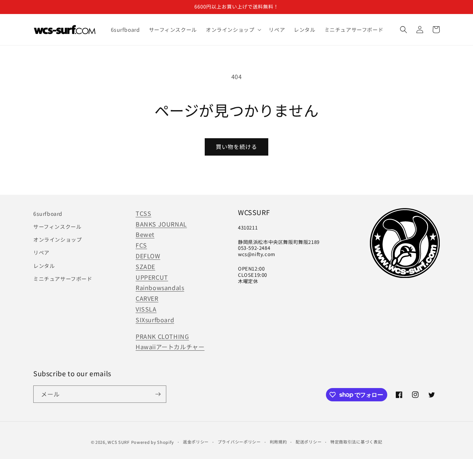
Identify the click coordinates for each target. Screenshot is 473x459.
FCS (141, 245)
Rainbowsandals (160, 287)
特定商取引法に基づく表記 (356, 442)
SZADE (145, 266)
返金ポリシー (196, 442)
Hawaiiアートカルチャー (170, 346)
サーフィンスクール (57, 226)
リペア (41, 252)
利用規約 (278, 442)
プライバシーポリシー (239, 442)
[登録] (158, 394)
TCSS (143, 213)
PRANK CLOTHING (162, 336)
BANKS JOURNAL (161, 224)
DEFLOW (148, 255)
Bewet (145, 234)
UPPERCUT (152, 277)
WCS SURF (119, 442)
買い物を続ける (236, 146)
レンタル (44, 265)
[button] (232, 29)
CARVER (147, 298)
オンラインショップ (57, 239)
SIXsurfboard (155, 319)
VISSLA (146, 309)
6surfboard (47, 213)
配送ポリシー (308, 442)
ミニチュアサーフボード (62, 278)
